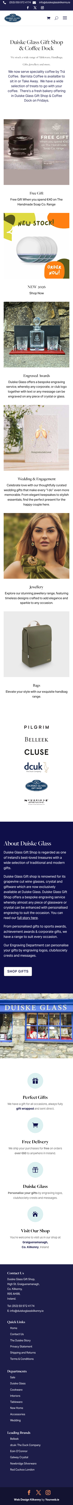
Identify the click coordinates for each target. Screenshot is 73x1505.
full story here (27, 918)
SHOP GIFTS (18, 971)
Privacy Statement (21, 1346)
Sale (12, 1377)
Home (13, 1328)
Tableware (16, 1402)
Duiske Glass (35, 1186)
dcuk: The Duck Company (25, 1445)
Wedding (15, 1420)
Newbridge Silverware (23, 1463)
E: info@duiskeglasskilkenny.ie (25, 1311)
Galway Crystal (19, 1457)
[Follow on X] (35, 8)
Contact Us (17, 1334)
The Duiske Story (20, 1340)
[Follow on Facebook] (28, 8)
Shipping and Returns (23, 1352)
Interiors (15, 1396)
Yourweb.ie (52, 1499)
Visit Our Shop (35, 1231)
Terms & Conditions (22, 1359)
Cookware (16, 1389)
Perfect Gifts (35, 1097)
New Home (16, 1408)
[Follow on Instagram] (42, 8)
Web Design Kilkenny (27, 1499)
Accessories (17, 1414)
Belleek (14, 1439)
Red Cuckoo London (22, 1469)
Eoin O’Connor (19, 1451)
